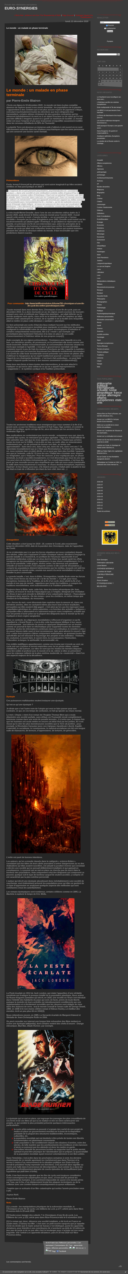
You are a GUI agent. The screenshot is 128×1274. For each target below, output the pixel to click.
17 (103, 78)
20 (113, 78)
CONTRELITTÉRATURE (105, 574)
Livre (98, 275)
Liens (99, 269)
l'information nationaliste (105, 562)
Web (98, 367)
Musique (100, 290)
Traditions (100, 355)
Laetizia (99, 445)
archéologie (101, 175)
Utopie (99, 361)
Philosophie (101, 299)
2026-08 (100, 482)
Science (99, 328)
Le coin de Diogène (103, 266)
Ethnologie (100, 234)
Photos (99, 305)
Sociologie (100, 337)
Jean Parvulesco (102, 257)
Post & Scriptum (102, 580)
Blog (98, 195)
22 (120, 78)
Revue (99, 322)
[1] (62, 336)
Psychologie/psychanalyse (106, 313)
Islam (99, 254)
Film (98, 243)
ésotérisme (100, 231)
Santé (99, 325)
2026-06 (100, 487)
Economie (100, 225)
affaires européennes (105, 399)
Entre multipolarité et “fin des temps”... (109, 107)
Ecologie (100, 222)
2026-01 (100, 502)
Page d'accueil (68, 15)
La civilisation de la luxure (113, 436)
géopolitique (105, 392)
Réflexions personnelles (105, 316)
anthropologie (101, 172)
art (98, 184)
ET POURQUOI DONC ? (105, 583)
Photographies (102, 302)
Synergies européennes (105, 343)
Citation (99, 201)
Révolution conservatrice (105, 319)
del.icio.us (79, 1248)
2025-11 (100, 508)
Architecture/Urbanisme (105, 178)
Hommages (101, 251)
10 (103, 75)
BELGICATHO (101, 586)
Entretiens (100, 228)
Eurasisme (100, 237)
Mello (99, 425)
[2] (76, 360)
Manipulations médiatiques (106, 281)
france (118, 392)
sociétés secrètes (103, 334)
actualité (102, 390)
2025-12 (100, 505)
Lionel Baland (101, 565)
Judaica (99, 260)
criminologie (101, 204)
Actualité (100, 160)
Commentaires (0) (61, 1245)
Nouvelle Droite (102, 296)
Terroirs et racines (103, 349)
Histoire (99, 248)
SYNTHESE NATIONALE (105, 568)
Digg (53, 1251)
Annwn (99, 419)
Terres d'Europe (102, 346)
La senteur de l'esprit (104, 571)
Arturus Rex (101, 413)
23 (99, 81)
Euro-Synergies (21, 8)
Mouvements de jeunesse (105, 287)
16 (99, 78)
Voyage (99, 364)
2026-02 (100, 499)
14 (117, 75)
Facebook (62, 1251)
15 (120, 75)
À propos (110, 41)
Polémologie (101, 308)
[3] (43, 1011)
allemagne (114, 395)
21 (117, 78)
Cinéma (99, 198)
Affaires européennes (104, 163)
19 (110, 78)
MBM (98, 451)
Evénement (101, 240)
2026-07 (100, 485)
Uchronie (100, 358)
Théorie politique (102, 352)
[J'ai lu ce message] (125, 1272)
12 (110, 75)
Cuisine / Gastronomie (104, 207)
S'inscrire (111, 25)
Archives (100, 181)
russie (113, 390)
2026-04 (100, 493)
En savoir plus (105, 1272)
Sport (99, 340)
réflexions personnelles (60, 1248)
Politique (100, 311)
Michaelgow (101, 462)
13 (113, 75)
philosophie (104, 383)
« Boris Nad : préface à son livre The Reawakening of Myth (37, 15)
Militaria (99, 284)
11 (106, 75)
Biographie (100, 192)
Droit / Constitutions (103, 216)
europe (101, 395)
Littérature (100, 272)
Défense (100, 210)
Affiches (99, 166)
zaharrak (100, 577)
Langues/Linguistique (104, 263)
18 (106, 78)
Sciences (100, 331)
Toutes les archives (103, 511)
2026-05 (100, 490)
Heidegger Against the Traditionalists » (84, 16)
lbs (98, 456)
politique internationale (105, 387)
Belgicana (100, 189)
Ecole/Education (102, 219)
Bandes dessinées (103, 187)
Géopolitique (101, 246)
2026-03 (100, 496)
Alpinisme (100, 169)
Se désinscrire (111, 28)
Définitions (100, 213)
